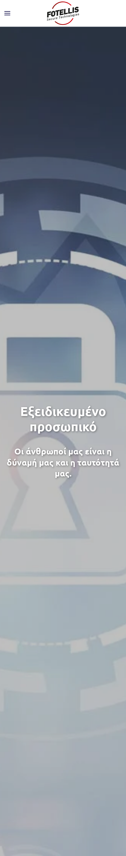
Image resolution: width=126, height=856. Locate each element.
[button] (7, 13)
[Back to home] (63, 13)
